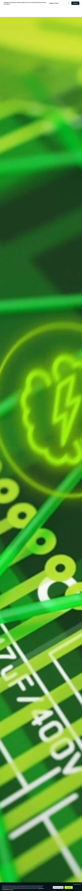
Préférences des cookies (58, 887)
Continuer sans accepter (77, 884)
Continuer (75, 3)
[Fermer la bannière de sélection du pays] (80, 3)
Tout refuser (68, 887)
